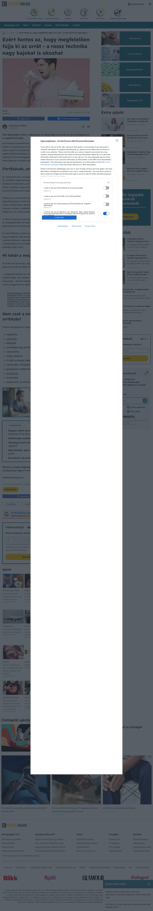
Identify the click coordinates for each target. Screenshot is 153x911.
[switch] (106, 187)
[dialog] (76, 455)
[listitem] (76, 182)
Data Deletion (63, 226)
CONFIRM (59, 217)
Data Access (76, 226)
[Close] (118, 141)
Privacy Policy (90, 226)
